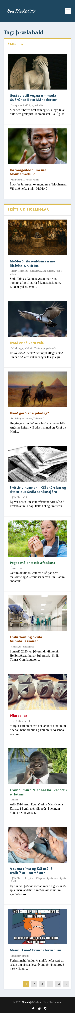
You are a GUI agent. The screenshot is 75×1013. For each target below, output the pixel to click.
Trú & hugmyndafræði (45, 348)
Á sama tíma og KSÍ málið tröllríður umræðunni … (31, 870)
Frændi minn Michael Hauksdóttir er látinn (38, 792)
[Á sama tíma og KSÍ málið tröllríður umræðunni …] (37, 844)
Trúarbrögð (38, 418)
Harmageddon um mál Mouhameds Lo (29, 172)
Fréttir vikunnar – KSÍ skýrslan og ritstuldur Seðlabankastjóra (38, 489)
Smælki (27, 721)
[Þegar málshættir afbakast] (37, 538)
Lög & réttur (48, 270)
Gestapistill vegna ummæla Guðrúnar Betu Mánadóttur (33, 97)
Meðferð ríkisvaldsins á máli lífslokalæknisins (34, 263)
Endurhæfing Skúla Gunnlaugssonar (26, 639)
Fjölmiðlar (16, 497)
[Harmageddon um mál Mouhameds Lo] (37, 146)
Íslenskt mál (16, 568)
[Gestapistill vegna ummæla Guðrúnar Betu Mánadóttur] (37, 72)
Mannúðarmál (17, 179)
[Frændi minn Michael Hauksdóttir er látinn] (37, 766)
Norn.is (26, 1002)
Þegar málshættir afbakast (32, 563)
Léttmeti (14, 799)
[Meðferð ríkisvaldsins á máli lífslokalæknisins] (37, 237)
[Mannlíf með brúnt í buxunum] (37, 926)
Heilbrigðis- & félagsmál (29, 270)
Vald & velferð (32, 179)
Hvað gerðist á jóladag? (29, 413)
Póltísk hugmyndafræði (22, 348)
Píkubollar (18, 715)
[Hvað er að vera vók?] (37, 319)
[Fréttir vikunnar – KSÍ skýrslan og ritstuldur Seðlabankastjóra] (37, 463)
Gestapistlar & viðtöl (20, 105)
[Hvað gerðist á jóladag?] (37, 389)
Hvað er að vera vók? (27, 343)
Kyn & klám (37, 105)
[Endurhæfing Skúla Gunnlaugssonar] (37, 613)
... (50, 984)
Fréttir (14, 270)
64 (58, 984)
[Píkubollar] (37, 691)
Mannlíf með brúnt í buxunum (35, 950)
